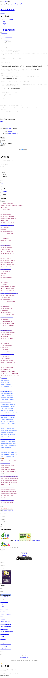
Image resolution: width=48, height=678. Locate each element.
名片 (4, 24)
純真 (1, 121)
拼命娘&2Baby (3, 646)
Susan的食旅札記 (4, 602)
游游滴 (2, 616)
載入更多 (2, 137)
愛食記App (25, 555)
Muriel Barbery (9, 37)
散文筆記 (10, 131)
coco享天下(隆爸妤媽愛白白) (6, 631)
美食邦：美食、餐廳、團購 (6, 512)
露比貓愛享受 (3, 641)
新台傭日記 (3, 639)
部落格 (4, 23)
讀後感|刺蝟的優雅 (9, 30)
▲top (1, 135)
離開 (7, 675)
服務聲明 (36, 660)
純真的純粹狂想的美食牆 (6, 508)
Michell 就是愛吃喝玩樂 (5, 626)
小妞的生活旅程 (4, 604)
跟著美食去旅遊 (4, 609)
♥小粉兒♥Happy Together (5, 644)
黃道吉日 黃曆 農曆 (6, 595)
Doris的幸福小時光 (4, 634)
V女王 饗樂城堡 (4, 629)
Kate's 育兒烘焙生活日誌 (5, 621)
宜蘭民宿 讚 (16, 540)
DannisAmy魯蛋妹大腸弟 (5, 624)
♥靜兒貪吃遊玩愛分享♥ (5, 649)
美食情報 (11, 19)
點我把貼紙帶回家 (24, 657)
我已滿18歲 (3, 675)
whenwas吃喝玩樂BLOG (5, 614)
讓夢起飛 (2, 619)
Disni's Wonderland (4, 606)
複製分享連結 (3, 513)
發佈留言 (2, 145)
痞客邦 (7, 128)
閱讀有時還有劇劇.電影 (13, 133)
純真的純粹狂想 (7, 10)
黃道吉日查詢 (6, 596)
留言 (10, 128)
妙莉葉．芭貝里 (7, 35)
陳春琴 (5, 38)
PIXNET (14, 660)
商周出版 (6, 40)
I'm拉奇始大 (3, 636)
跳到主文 (2, 13)
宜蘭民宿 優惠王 (36, 540)
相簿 (4, 21)
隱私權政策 (31, 660)
